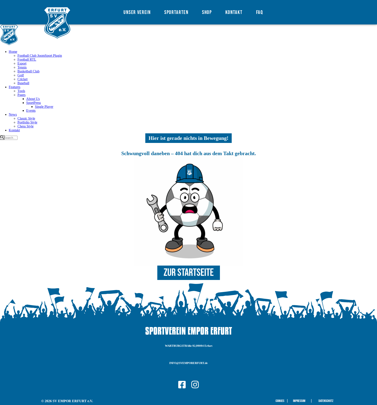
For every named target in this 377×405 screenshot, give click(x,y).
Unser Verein (137, 12)
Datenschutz (326, 401)
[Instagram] (195, 385)
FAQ (259, 12)
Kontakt (234, 12)
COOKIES (280, 401)
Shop (207, 12)
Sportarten (176, 12)
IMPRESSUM (299, 401)
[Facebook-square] (182, 385)
